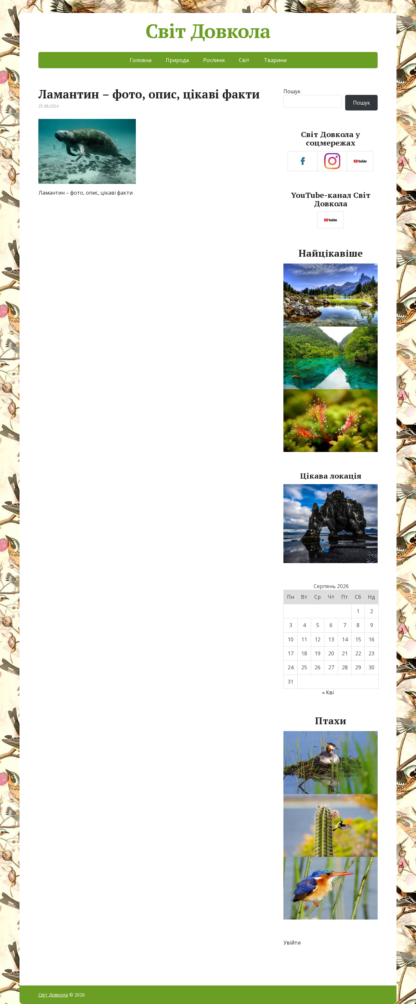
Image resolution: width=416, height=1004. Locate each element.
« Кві (328, 692)
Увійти (292, 942)
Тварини (275, 60)
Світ (244, 60)
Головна (140, 60)
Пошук (292, 91)
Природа (177, 60)
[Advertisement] (152, 251)
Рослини (214, 60)
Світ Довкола (208, 31)
